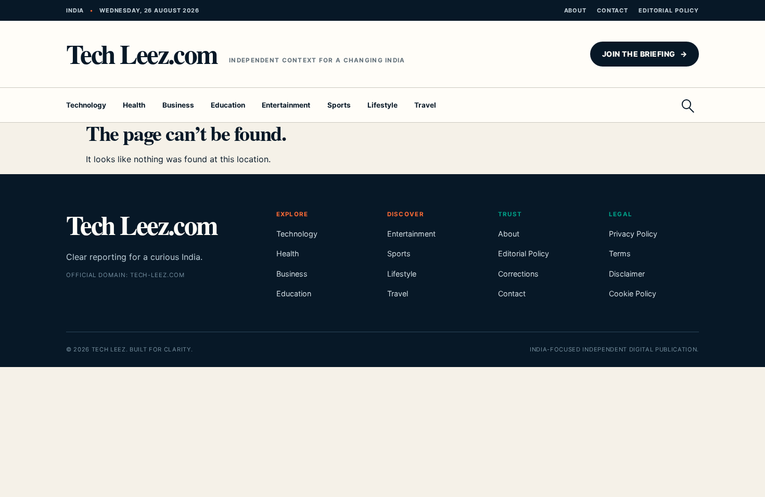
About (575, 10)
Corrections (518, 273)
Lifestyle (382, 105)
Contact (612, 10)
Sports (339, 105)
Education (228, 105)
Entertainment (286, 105)
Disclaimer (627, 273)
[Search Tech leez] (687, 105)
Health (134, 105)
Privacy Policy (633, 233)
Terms (620, 253)
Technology (86, 105)
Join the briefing (644, 53)
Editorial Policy (669, 10)
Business (178, 105)
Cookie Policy (632, 293)
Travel (425, 105)
